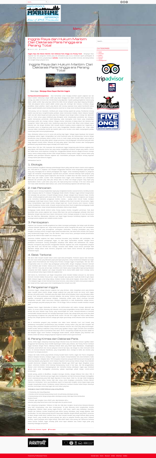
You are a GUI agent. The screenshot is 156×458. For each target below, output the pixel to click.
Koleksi (100, 55)
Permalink (53, 429)
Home (101, 456)
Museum (38, 429)
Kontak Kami (95, 456)
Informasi (32, 429)
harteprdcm (44, 49)
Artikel (100, 52)
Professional (39, 456)
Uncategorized (102, 60)
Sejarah (44, 429)
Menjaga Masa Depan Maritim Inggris (55, 91)
